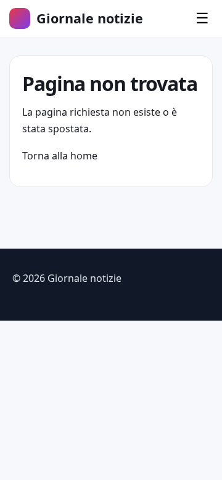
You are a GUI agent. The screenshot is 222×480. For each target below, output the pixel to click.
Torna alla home (59, 155)
